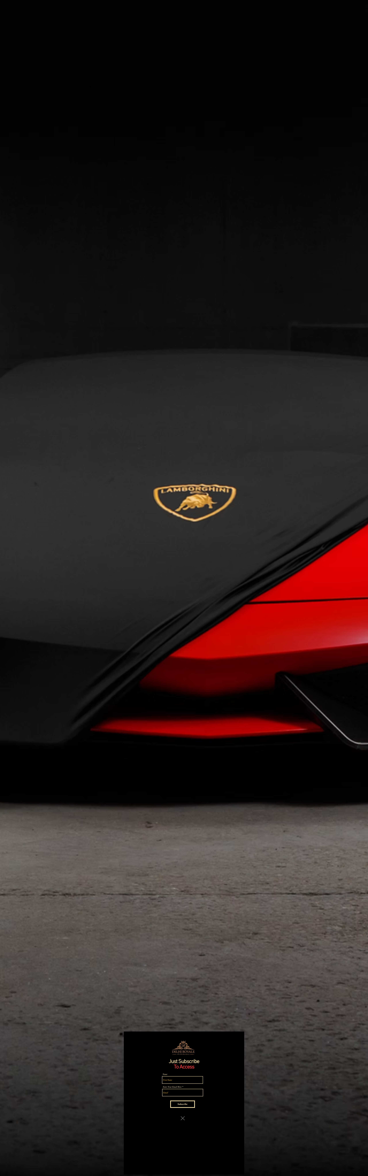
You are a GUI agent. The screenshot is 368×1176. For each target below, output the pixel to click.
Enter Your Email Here (172, 1087)
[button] (183, 1118)
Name (165, 1074)
